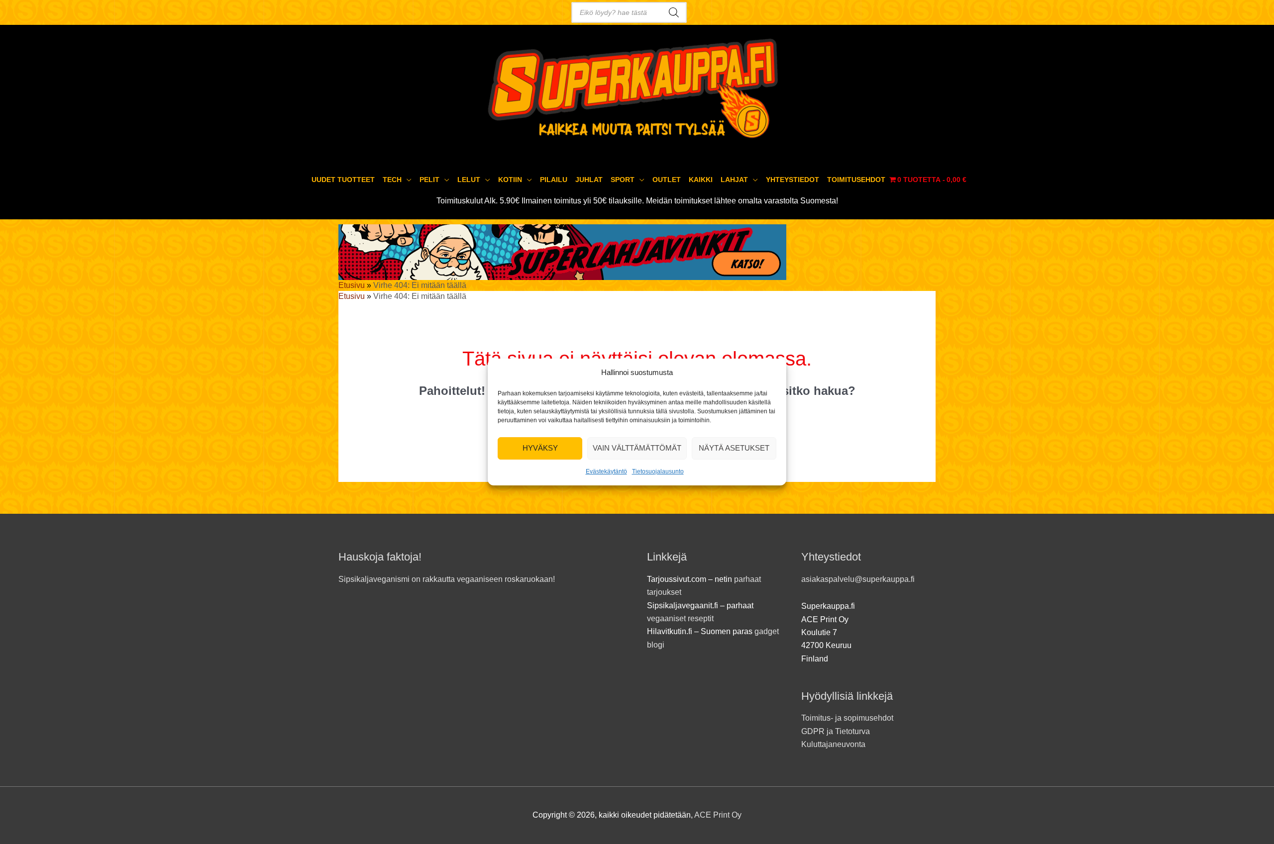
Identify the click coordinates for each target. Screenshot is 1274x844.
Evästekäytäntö (606, 471)
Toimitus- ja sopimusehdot (847, 718)
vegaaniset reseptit (680, 618)
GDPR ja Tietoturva (835, 731)
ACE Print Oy (718, 815)
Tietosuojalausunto (658, 471)
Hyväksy (540, 448)
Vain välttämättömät (637, 448)
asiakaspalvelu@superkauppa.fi (858, 579)
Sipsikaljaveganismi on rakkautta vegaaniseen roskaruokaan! (446, 579)
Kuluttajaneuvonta (833, 744)
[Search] (673, 12)
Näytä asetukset (734, 448)
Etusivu (351, 285)
